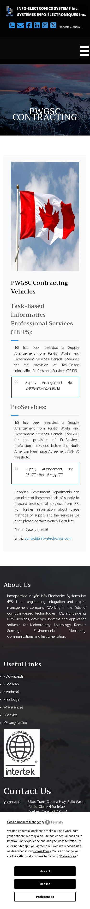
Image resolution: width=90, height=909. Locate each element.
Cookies (11, 715)
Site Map (12, 684)
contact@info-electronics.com (48, 538)
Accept (45, 871)
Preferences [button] (68, 856)
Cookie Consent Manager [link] (24, 822)
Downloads (14, 676)
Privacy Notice (16, 723)
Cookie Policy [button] (42, 851)
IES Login (12, 699)
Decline (45, 884)
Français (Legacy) (70, 27)
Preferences (45, 897)
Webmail (12, 692)
